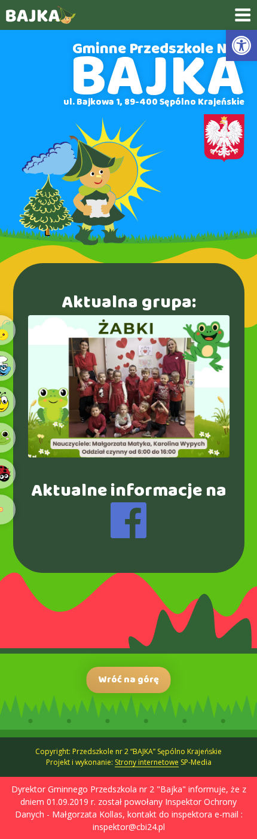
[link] (241, 45)
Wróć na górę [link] (129, 679)
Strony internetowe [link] (147, 762)
